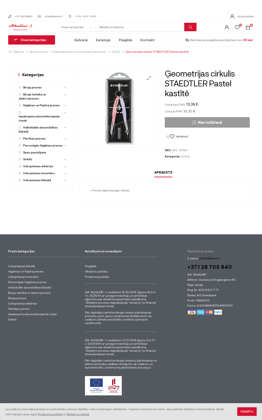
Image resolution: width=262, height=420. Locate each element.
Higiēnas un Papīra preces (41, 105)
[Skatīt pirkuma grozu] (248, 27)
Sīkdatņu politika (96, 271)
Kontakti (147, 40)
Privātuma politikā (50, 414)
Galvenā (81, 40)
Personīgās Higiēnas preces (43, 145)
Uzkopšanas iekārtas (38, 166)
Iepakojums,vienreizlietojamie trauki (39, 118)
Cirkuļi (116, 51)
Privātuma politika (97, 276)
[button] (149, 78)
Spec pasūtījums (34, 152)
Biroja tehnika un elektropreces (29, 292)
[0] (237, 27)
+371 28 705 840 (209, 267)
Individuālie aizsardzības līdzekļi (29, 287)
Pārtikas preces (34, 138)
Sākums (18, 51)
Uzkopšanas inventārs (39, 173)
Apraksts (163, 172)
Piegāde (125, 40)
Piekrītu (247, 411)
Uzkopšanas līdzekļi (37, 180)
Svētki (27, 159)
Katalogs (103, 40)
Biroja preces (39, 51)
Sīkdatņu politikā (78, 414)
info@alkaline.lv (209, 258)
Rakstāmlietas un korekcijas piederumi (79, 51)
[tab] (163, 172)
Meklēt (190, 27)
